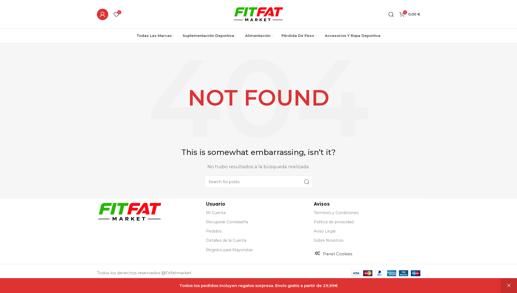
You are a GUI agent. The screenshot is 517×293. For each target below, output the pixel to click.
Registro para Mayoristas (229, 249)
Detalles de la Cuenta (226, 240)
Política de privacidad (334, 221)
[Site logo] (258, 13)
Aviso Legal (324, 231)
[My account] (102, 14)
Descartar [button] (509, 285)
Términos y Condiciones (336, 212)
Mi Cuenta (216, 212)
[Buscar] (391, 14)
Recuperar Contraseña (227, 221)
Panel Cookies (337, 253)
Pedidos (213, 231)
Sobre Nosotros (328, 240)
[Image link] (129, 211)
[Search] (306, 182)
